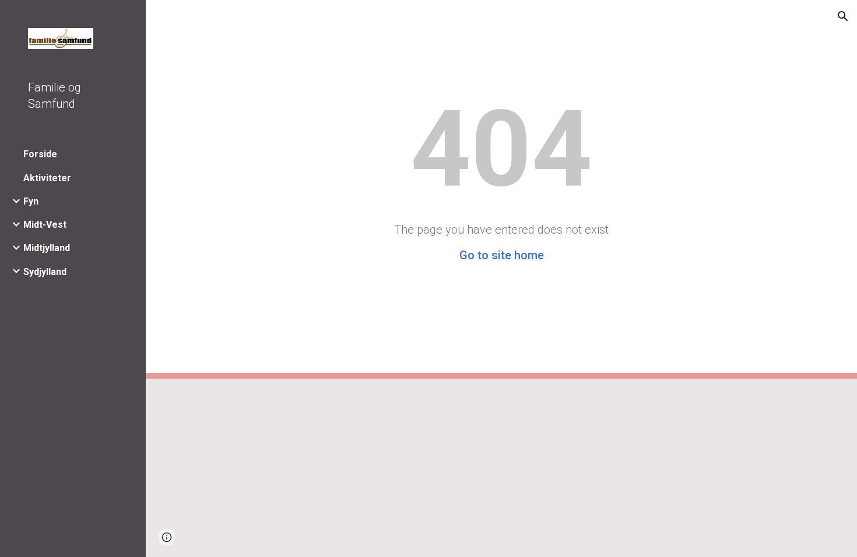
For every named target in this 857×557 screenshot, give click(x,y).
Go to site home (501, 255)
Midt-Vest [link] (44, 224)
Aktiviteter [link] (47, 178)
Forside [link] (40, 154)
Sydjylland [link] (44, 271)
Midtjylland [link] (46, 247)
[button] (843, 16)
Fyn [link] (30, 201)
